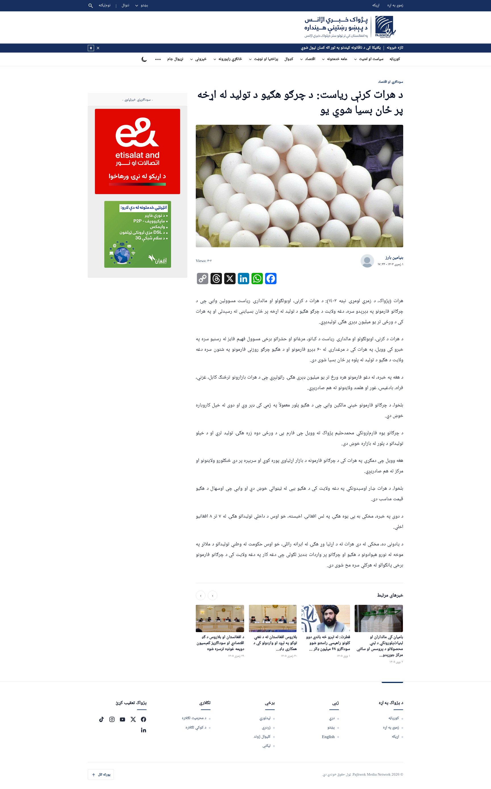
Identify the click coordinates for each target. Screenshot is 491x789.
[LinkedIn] (143, 730)
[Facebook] (143, 719)
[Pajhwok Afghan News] (350, 27)
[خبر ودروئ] (91, 48)
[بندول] (98, 48)
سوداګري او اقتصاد (390, 82)
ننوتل (125, 5)
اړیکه (375, 5)
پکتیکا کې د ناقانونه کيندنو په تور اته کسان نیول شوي (341, 48)
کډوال (288, 59)
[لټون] (90, 5)
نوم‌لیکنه (105, 5)
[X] (133, 719)
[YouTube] (122, 719)
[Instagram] (112, 719)
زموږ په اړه (395, 5)
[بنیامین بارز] (367, 261)
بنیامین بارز (394, 258)
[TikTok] (101, 719)
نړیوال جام (175, 59)
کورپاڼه (395, 59)
